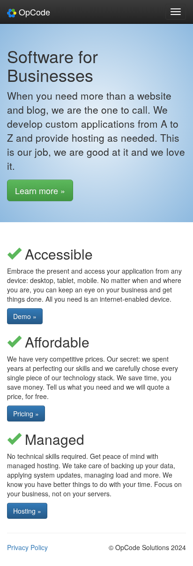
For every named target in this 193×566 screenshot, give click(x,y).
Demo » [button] (25, 316)
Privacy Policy (27, 547)
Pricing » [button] (26, 413)
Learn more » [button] (40, 190)
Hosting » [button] (27, 510)
